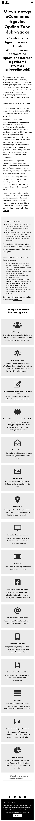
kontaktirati (17, 299)
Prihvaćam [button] (18, 815)
